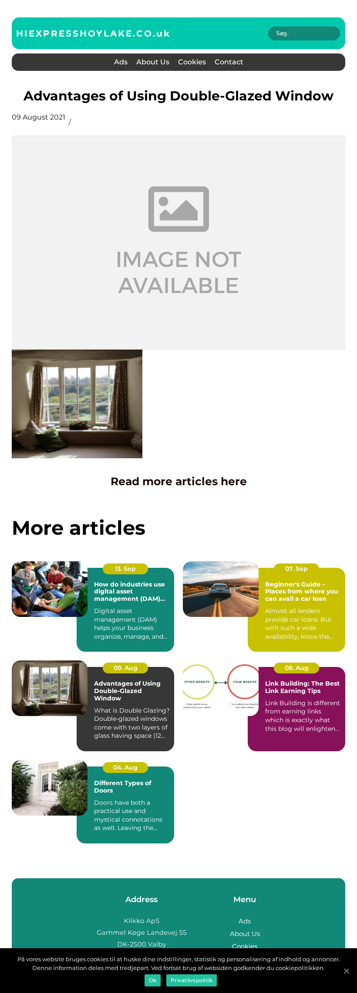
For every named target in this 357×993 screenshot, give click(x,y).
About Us (152, 62)
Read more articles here (179, 481)
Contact (229, 62)
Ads (121, 62)
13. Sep (125, 569)
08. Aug (297, 668)
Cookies (192, 62)
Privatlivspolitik (191, 980)
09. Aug (126, 668)
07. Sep (296, 569)
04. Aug (125, 767)
